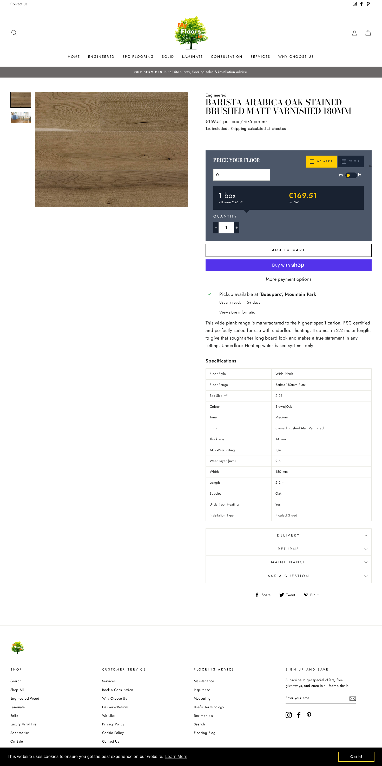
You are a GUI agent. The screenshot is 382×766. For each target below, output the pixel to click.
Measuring (202, 698)
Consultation (227, 56)
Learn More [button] (176, 756)
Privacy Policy (113, 724)
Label (351, 175)
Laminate (192, 56)
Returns (288, 548)
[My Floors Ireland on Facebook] (299, 715)
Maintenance (288, 562)
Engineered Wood (24, 698)
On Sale (16, 741)
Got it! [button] (356, 757)
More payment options (289, 279)
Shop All (17, 689)
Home (74, 56)
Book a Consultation (117, 689)
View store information (238, 312)
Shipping (238, 128)
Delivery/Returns (115, 707)
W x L (354, 161)
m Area (324, 161)
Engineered (101, 56)
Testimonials (203, 715)
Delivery (288, 535)
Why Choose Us (296, 56)
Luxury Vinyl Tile (23, 724)
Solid (168, 56)
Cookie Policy (113, 732)
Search (15, 681)
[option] (191, 72)
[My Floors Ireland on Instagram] (289, 715)
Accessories (19, 732)
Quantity (225, 216)
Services (261, 56)
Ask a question (288, 575)
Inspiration (202, 689)
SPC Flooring (138, 56)
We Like (108, 715)
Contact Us (18, 4)
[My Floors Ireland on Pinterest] (309, 715)
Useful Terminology (209, 707)
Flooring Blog (204, 732)
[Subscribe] (352, 698)
